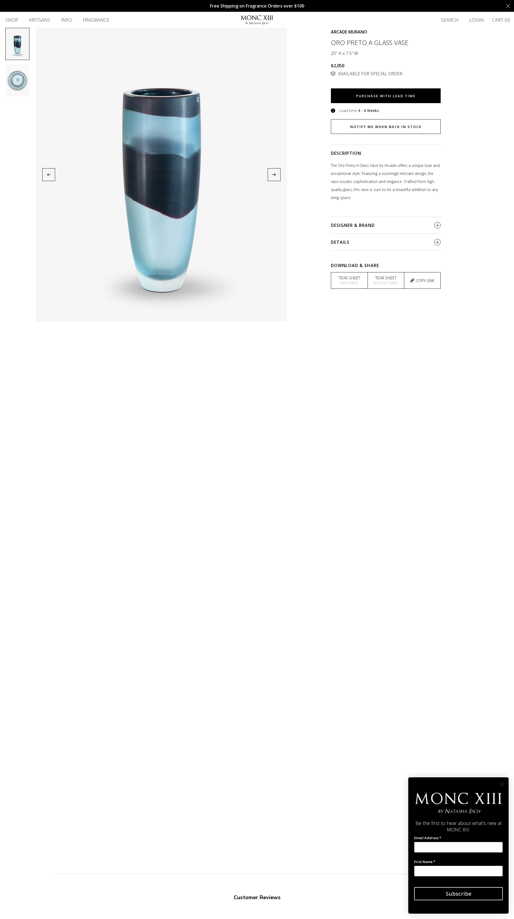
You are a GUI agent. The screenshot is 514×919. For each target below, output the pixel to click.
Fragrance (96, 20)
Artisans (39, 20)
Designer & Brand (353, 225)
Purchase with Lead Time (385, 95)
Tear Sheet (349, 280)
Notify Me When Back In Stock (386, 126)
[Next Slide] (274, 174)
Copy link (425, 280)
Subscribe (458, 893)
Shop (11, 20)
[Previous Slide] (48, 174)
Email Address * (427, 837)
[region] (161, 175)
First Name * (424, 861)
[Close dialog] (502, 784)
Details (340, 242)
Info (66, 20)
